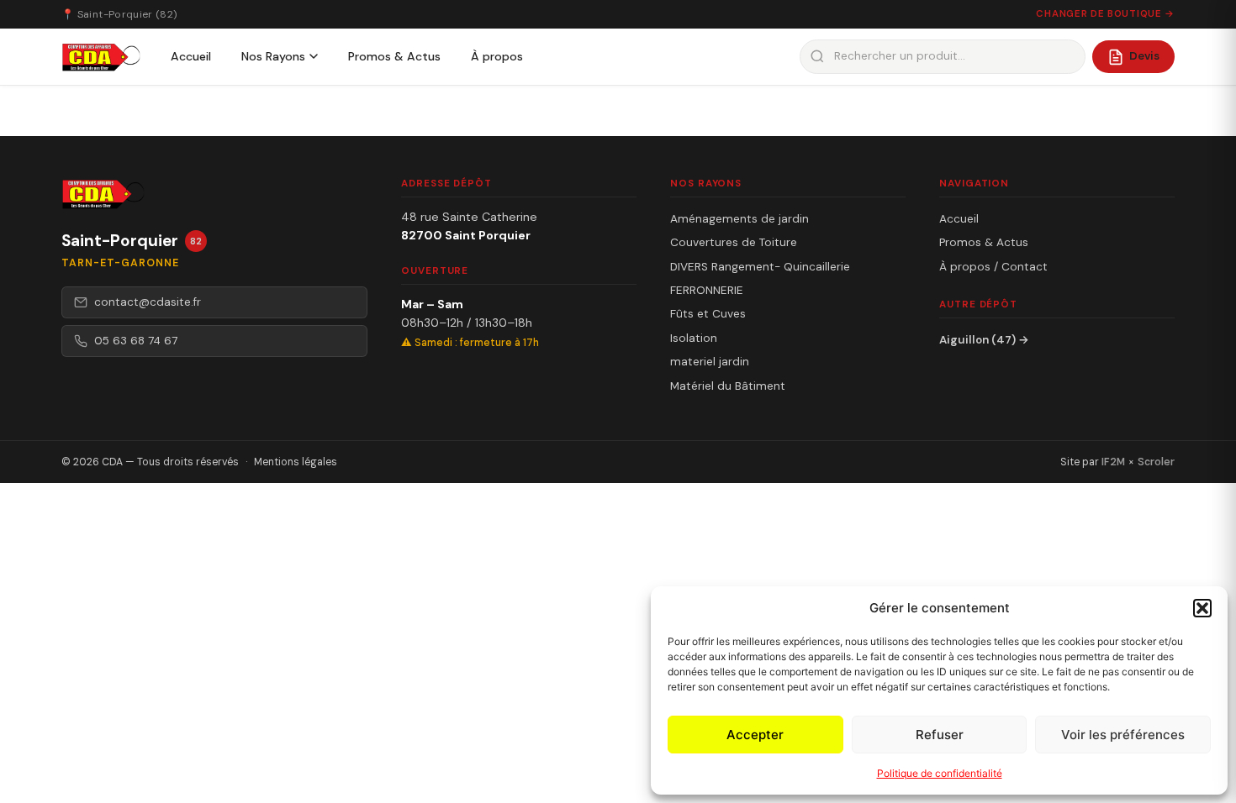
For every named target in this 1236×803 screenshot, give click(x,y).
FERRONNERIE (706, 290)
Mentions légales (295, 462)
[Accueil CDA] (100, 57)
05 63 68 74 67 (135, 340)
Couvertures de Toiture (733, 242)
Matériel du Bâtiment (727, 386)
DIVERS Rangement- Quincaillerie (760, 267)
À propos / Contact (993, 267)
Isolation (693, 338)
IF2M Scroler (1138, 462)
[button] (1202, 608)
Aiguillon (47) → (984, 340)
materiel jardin (709, 361)
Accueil (191, 56)
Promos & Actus (394, 56)
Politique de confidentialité (939, 773)
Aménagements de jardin (739, 219)
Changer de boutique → (1105, 14)
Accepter (755, 735)
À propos (497, 56)
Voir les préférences (1123, 735)
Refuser (940, 735)
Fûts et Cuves (708, 314)
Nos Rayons (273, 56)
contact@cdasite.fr (147, 302)
